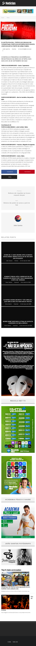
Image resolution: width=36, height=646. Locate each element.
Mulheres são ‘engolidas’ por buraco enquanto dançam (19, 193)
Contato (9, 641)
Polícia (14, 49)
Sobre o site (15, 641)
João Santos (6, 49)
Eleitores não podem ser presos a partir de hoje (17, 203)
